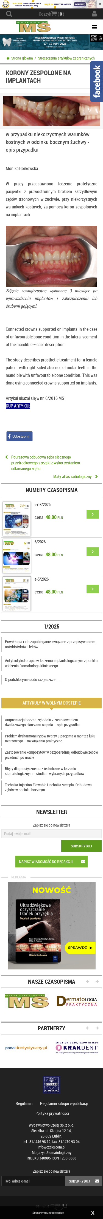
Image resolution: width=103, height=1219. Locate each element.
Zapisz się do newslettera (51, 825)
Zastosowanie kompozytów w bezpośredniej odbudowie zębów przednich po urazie (51, 754)
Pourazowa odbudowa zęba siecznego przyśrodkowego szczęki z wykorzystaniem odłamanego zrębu (45, 462)
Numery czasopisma (52, 490)
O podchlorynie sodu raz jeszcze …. (32, 679)
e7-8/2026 (43, 504)
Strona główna (22, 58)
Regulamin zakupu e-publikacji (64, 1103)
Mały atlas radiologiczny (72, 476)
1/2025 (51, 626)
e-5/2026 (42, 579)
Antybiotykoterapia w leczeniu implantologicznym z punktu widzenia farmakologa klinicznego (51, 663)
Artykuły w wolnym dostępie (52, 703)
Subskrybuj (81, 846)
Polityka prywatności (52, 1113)
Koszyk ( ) (51, 14)
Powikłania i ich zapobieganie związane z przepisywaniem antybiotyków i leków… (50, 644)
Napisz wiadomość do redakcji (46, 861)
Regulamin (24, 1103)
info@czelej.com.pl (51, 1147)
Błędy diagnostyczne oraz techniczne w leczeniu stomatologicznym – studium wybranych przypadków (44, 771)
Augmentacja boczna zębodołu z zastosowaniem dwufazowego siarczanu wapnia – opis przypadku (42, 722)
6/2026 (40, 541)
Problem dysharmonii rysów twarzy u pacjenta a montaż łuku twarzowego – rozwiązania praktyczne (50, 738)
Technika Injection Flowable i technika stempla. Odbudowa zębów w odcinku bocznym (48, 787)
